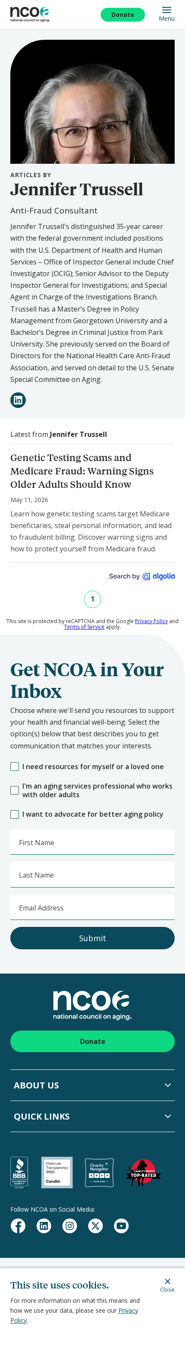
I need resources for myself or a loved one (93, 766)
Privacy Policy (151, 621)
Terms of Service (84, 626)
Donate (122, 14)
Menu (167, 18)
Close (167, 1289)
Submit (92, 938)
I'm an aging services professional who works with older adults (97, 791)
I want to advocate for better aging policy (92, 814)
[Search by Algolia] (142, 576)
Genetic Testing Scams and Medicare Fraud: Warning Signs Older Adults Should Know (82, 470)
